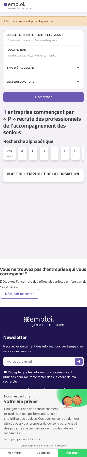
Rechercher (43, 97)
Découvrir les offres (19, 294)
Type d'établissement (22, 68)
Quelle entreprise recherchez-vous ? (35, 35)
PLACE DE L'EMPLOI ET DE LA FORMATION (43, 174)
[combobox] (43, 40)
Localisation (16, 50)
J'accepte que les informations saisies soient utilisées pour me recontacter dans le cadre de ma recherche (39, 377)
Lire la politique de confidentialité (22, 439)
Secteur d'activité (20, 82)
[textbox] (43, 40)
